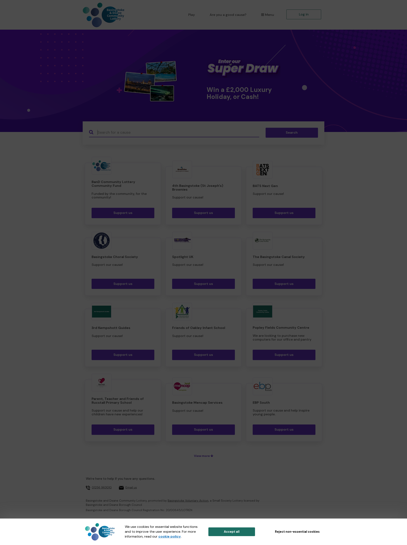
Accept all (232, 532)
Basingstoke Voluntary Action (188, 500)
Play (191, 14)
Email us (131, 487)
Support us (122, 213)
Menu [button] (269, 14)
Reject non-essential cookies (297, 532)
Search (292, 132)
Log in (304, 14)
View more (202, 456)
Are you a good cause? (228, 14)
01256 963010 (102, 487)
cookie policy (169, 536)
